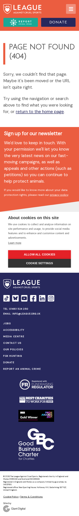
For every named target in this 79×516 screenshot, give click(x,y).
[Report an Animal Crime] (20, 22)
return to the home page (40, 111)
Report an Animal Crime (22, 369)
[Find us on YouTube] (24, 298)
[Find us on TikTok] (6, 298)
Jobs (7, 323)
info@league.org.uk (26, 313)
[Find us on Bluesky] (15, 298)
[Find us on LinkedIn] (42, 298)
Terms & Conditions (31, 496)
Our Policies (13, 349)
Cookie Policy (11, 496)
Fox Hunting (12, 356)
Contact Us (12, 343)
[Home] (22, 9)
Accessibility (14, 330)
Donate (58, 22)
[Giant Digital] (39, 508)
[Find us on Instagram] (51, 298)
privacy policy (59, 195)
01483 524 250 (18, 308)
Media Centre (13, 336)
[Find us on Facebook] (33, 298)
